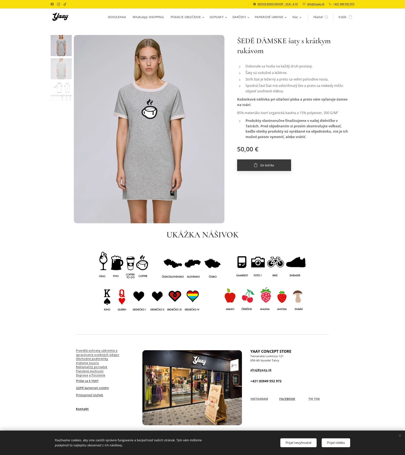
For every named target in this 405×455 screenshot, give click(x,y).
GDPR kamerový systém (92, 388)
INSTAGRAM (259, 399)
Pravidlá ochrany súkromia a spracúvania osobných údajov (97, 353)
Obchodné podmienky (92, 359)
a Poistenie (97, 375)
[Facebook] (52, 4)
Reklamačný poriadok (91, 367)
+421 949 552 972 (343, 4)
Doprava (82, 375)
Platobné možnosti (90, 371)
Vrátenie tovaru (87, 363)
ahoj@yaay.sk (315, 4)
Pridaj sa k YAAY (87, 381)
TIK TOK (314, 399)
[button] (320, 17)
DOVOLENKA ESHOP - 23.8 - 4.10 (278, 4)
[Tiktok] (65, 4)
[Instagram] (58, 4)
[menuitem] (118, 17)
